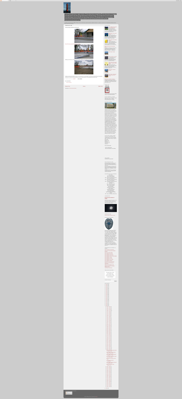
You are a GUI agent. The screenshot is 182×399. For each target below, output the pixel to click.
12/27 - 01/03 (109, 306)
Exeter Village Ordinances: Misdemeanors (87, 17)
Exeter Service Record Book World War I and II (72, 20)
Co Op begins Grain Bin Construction (109, 360)
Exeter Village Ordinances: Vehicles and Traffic (72, 17)
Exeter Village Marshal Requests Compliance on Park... (111, 354)
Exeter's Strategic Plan (84, 18)
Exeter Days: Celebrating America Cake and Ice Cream (112, 75)
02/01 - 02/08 (109, 381)
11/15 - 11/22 (109, 314)
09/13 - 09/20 (109, 325)
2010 (106, 304)
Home (84, 86)
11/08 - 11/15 (109, 315)
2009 (106, 305)
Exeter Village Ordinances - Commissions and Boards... (104, 17)
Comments (68, 393)
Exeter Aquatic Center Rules (103, 18)
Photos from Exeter (76, 18)
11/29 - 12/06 (109, 311)
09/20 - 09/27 (109, 324)
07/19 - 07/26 (109, 335)
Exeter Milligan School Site (109, 253)
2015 (106, 298)
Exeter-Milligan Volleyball (108, 260)
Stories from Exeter (68, 18)
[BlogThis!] (78, 78)
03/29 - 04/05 (109, 371)
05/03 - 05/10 (109, 349)
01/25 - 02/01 (109, 382)
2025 (106, 285)
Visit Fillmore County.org (108, 267)
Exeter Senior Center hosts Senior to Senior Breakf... (111, 350)
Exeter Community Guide (93, 18)
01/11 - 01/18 (109, 385)
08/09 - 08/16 (109, 331)
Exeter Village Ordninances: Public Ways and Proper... (88, 15)
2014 (106, 299)
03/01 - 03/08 (109, 376)
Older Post (100, 86)
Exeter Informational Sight (109, 252)
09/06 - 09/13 (109, 326)
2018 (106, 294)
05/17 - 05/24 (109, 346)
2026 (106, 284)
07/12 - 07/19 (109, 336)
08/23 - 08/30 (109, 329)
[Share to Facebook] (80, 78)
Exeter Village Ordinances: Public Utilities (71, 15)
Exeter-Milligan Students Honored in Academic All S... (111, 362)
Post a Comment (68, 82)
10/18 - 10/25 (109, 319)
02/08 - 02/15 (109, 380)
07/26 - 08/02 (109, 334)
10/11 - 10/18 (109, 320)
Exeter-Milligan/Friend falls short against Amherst (113, 27)
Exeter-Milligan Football (108, 257)
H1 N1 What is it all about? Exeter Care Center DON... (111, 356)
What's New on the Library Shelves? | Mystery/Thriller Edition (113, 63)
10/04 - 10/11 (109, 321)
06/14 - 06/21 (109, 341)
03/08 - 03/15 (109, 375)
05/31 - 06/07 (109, 344)
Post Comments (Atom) (72, 88)
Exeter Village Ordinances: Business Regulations (105, 15)
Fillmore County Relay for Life (109, 264)
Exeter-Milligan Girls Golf (108, 258)
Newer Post (67, 86)
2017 (106, 295)
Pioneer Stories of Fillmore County (110, 215)
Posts (67, 392)
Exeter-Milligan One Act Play (109, 259)
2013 (106, 300)
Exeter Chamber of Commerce (109, 249)
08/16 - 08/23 (109, 330)
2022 (106, 289)
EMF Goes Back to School (112, 56)
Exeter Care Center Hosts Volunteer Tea (110, 364)
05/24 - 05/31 (109, 345)
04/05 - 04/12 (109, 370)
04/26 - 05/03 (109, 366)
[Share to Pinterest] (81, 78)
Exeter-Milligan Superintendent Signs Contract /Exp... (111, 352)
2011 (106, 303)
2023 (106, 288)
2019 (106, 293)
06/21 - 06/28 (109, 340)
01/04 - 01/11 (109, 386)
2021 (106, 290)
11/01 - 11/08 (109, 316)
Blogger (96, 396)
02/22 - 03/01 (109, 377)
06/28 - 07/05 (109, 339)
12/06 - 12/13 (109, 310)
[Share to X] (79, 78)
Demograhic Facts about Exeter (109, 261)
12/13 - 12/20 (109, 309)
